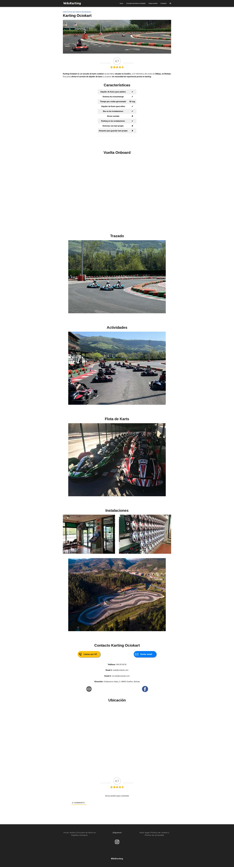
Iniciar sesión (153, 3)
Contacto (163, 3)
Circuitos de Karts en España (136, 3)
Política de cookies (159, 833)
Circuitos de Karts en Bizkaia (77, 12)
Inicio (121, 3)
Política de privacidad (154, 835)
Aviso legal (144, 833)
